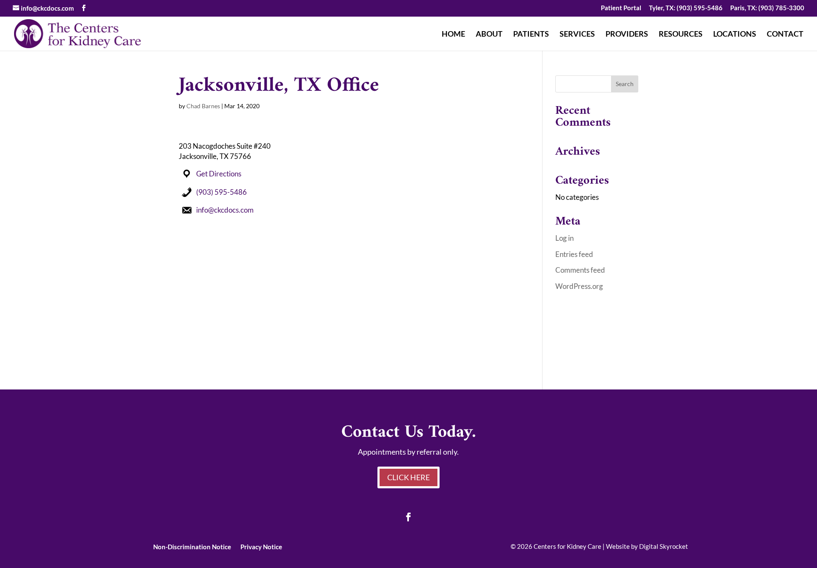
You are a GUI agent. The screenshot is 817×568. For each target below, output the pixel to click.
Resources (681, 34)
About (489, 34)
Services (577, 34)
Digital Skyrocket (663, 546)
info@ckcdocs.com (225, 209)
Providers (627, 34)
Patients (531, 34)
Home (453, 34)
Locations (734, 34)
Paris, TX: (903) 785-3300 (767, 8)
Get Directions (218, 173)
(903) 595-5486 (221, 191)
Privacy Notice (261, 546)
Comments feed (580, 269)
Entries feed (574, 254)
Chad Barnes (203, 106)
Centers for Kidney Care (567, 546)
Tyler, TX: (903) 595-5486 (686, 8)
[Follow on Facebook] (408, 516)
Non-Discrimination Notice (192, 546)
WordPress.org (579, 286)
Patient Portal (621, 8)
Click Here (408, 477)
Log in (564, 238)
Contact (785, 34)
